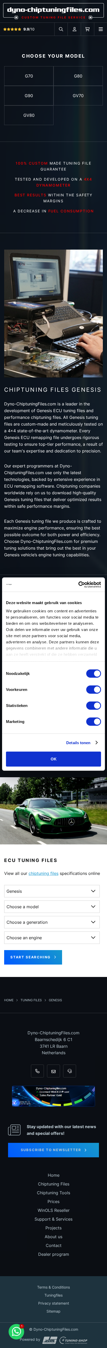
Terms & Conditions (53, 1287)
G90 (29, 95)
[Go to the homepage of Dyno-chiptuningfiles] (53, 11)
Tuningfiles (53, 1295)
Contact (54, 1245)
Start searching (30, 957)
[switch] (93, 689)
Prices (53, 1201)
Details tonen (78, 742)
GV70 (78, 95)
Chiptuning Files (53, 1184)
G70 (29, 76)
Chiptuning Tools (53, 1192)
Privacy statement (53, 1303)
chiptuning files (43, 873)
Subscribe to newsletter (51, 1150)
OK (54, 759)
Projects (53, 1227)
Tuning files (32, 1000)
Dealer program (53, 1254)
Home (9, 1000)
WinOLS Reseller (54, 1210)
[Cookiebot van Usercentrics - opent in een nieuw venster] (78, 584)
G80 (78, 76)
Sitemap (53, 1311)
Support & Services (53, 1219)
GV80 (29, 115)
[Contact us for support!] (16, 1331)
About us (53, 1236)
